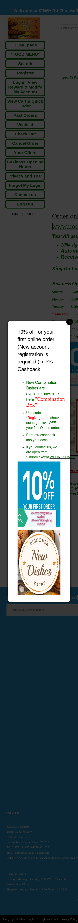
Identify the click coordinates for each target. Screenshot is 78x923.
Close (69, 322)
